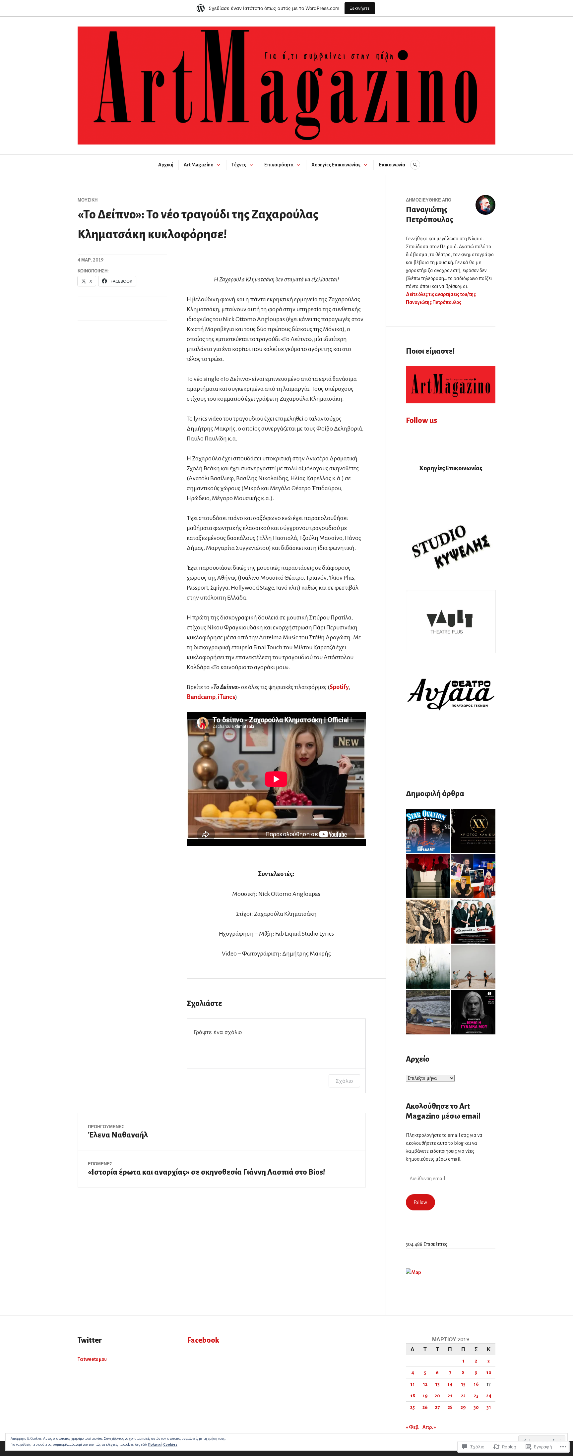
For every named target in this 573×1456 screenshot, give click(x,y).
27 (437, 1407)
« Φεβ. (412, 1427)
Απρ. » (429, 1427)
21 (450, 1395)
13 (437, 1384)
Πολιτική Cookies (162, 1444)
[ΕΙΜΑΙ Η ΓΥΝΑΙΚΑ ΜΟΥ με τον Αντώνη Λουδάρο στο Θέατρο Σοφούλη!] (473, 1012)
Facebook (203, 1340)
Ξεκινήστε (360, 8)
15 (463, 1384)
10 (488, 1372)
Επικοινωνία (392, 164)
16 (476, 1384)
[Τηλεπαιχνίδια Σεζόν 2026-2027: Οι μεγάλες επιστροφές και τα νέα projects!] (473, 876)
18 (412, 1395)
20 (437, 1395)
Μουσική (87, 200)
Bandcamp (201, 697)
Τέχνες (238, 164)
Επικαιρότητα (278, 164)
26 (425, 1407)
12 (425, 1384)
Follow (420, 1202)
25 (412, 1407)
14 (450, 1384)
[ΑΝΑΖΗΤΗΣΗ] (415, 165)
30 (476, 1407)
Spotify (339, 687)
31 (488, 1407)
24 (488, 1395)
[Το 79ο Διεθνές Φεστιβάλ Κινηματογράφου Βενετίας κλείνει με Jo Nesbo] (428, 1012)
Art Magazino (199, 164)
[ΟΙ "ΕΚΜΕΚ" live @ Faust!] (473, 967)
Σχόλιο (344, 1080)
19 (425, 1395)
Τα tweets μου (92, 1359)
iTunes (226, 697)
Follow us (421, 420)
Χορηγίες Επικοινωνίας (335, 164)
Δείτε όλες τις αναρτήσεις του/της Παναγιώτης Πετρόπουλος (441, 298)
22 (463, 1395)
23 (476, 1395)
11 (412, 1384)
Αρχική (165, 164)
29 (463, 1407)
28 (450, 1407)
